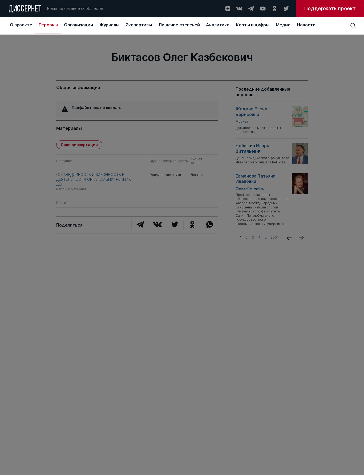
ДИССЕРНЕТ (25, 9)
